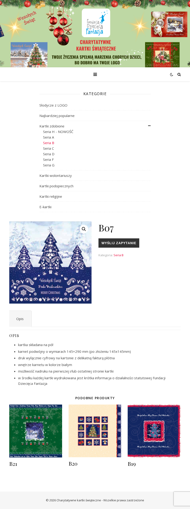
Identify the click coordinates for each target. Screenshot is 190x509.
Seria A (48, 137)
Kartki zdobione (51, 126)
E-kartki (45, 206)
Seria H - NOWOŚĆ (58, 131)
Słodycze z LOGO (53, 105)
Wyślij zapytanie (118, 243)
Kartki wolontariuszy (55, 175)
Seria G (48, 165)
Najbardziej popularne (57, 115)
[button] (84, 229)
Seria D (48, 154)
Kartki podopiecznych (56, 186)
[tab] (20, 319)
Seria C (48, 148)
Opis (20, 318)
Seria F (48, 159)
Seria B (48, 142)
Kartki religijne (50, 196)
